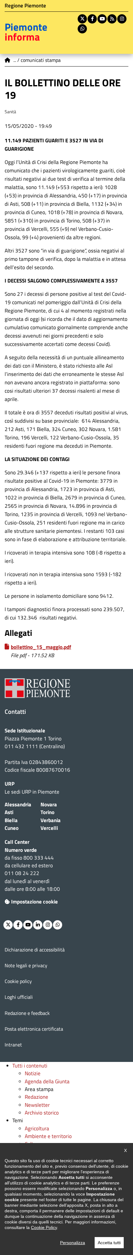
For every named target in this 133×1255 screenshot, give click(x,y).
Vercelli (49, 828)
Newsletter (37, 1105)
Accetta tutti (109, 1242)
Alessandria (18, 804)
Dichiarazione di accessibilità (35, 949)
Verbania (51, 820)
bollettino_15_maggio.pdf (41, 647)
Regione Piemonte (25, 6)
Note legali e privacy (26, 965)
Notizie (33, 1073)
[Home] (8, 60)
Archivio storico (42, 1113)
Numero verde (21, 850)
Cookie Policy (44, 1227)
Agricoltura (37, 1128)
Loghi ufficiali (19, 997)
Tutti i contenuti (29, 1066)
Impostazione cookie (34, 902)
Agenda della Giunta (47, 1081)
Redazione (36, 1097)
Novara (49, 804)
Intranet (13, 1044)
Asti (9, 812)
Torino (47, 812)
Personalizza (72, 1242)
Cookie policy (18, 981)
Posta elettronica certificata (34, 1029)
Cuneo (12, 828)
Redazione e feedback (27, 1013)
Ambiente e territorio (48, 1136)
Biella (11, 820)
